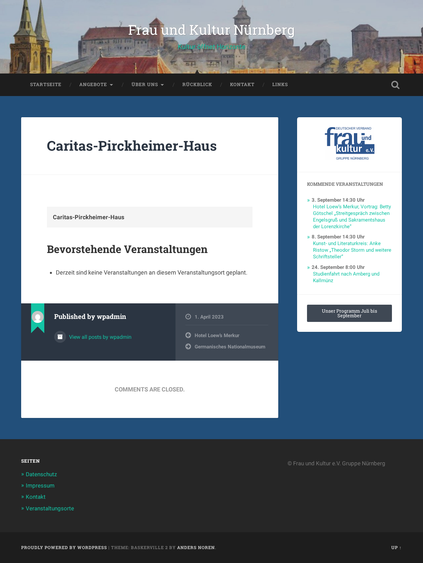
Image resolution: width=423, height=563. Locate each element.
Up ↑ (396, 547)
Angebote (93, 84)
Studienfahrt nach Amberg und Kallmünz (346, 277)
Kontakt (242, 84)
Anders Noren (196, 547)
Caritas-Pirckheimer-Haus (132, 145)
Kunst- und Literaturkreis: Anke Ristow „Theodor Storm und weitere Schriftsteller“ (352, 250)
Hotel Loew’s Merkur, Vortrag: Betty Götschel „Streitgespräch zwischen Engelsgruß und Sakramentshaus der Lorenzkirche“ (352, 217)
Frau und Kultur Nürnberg (211, 29)
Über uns (145, 84)
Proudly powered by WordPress (64, 547)
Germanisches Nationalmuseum (230, 347)
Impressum (40, 485)
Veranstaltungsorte (50, 508)
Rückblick (197, 84)
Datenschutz (41, 474)
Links (280, 84)
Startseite (45, 84)
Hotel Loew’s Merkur (217, 335)
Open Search (395, 85)
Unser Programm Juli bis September (349, 313)
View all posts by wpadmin (100, 337)
